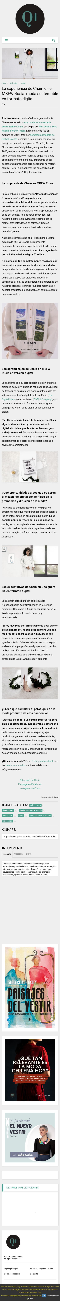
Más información (53, 1296)
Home (4, 83)
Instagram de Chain (30, 788)
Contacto (34, 1274)
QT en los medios (12, 1274)
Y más (30, 1299)
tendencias (14, 83)
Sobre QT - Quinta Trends (41, 1269)
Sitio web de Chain (30, 780)
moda (23, 83)
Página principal (11, 1269)
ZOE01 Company (43, 399)
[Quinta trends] (30, 33)
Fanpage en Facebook (30, 784)
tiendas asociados (16, 765)
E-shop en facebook (43, 761)
